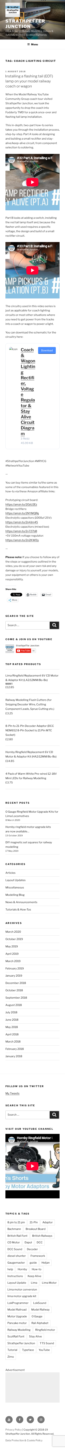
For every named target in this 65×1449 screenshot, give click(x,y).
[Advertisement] (32, 1387)
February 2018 (14, 1049)
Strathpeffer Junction (25, 23)
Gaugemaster (16, 1262)
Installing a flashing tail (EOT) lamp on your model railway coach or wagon (29, 81)
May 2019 (11, 946)
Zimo (10, 1356)
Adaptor (47, 1222)
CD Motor (13, 1242)
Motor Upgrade (17, 1316)
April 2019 (12, 953)
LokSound (39, 1303)
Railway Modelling (19, 1329)
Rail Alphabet (39, 1323)
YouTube (44, 1350)
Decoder (32, 1249)
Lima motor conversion (22, 1289)
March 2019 (13, 961)
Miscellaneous (14, 887)
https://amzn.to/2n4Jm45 (21, 522)
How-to (36, 1269)
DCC (40, 1242)
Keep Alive (34, 1276)
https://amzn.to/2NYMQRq (22, 513)
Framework (38, 1255)
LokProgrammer (18, 1303)
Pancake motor (17, 1323)
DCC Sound (14, 1249)
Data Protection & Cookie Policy (23, 1440)
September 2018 (16, 997)
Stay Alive (35, 1336)
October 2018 (14, 990)
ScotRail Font (15, 1336)
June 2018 (11, 1019)
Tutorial (12, 1350)
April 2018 (12, 1034)
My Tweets (12, 1093)
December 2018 (15, 983)
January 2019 (13, 975)
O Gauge (37, 1316)
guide (33, 1262)
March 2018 (13, 1041)
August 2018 (13, 1005)
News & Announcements (21, 902)
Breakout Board (36, 1229)
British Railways (42, 1235)
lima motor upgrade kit (21, 1296)
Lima (34, 1282)
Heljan (46, 1262)
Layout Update (16, 1282)
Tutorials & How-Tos (18, 909)
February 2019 (14, 968)
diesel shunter (16, 1255)
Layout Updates (15, 880)
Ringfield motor (45, 1329)
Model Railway (40, 1309)
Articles (10, 872)
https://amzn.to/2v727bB (21, 531)
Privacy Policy (13, 1429)
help (10, 1269)
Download (47, 350)
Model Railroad (17, 1309)
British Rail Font (17, 1235)
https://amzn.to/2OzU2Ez (21, 504)
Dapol (28, 1242)
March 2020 (13, 931)
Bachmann (14, 1229)
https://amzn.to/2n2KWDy (22, 540)
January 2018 (13, 1056)
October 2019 (14, 939)
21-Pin (34, 1222)
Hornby (22, 1269)
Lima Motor (49, 1282)
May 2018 (11, 1027)
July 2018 (11, 1012)
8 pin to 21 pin (16, 1222)
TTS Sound (47, 1343)
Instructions (15, 1276)
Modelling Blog (15, 894)
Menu (34, 44)
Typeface (28, 1350)
